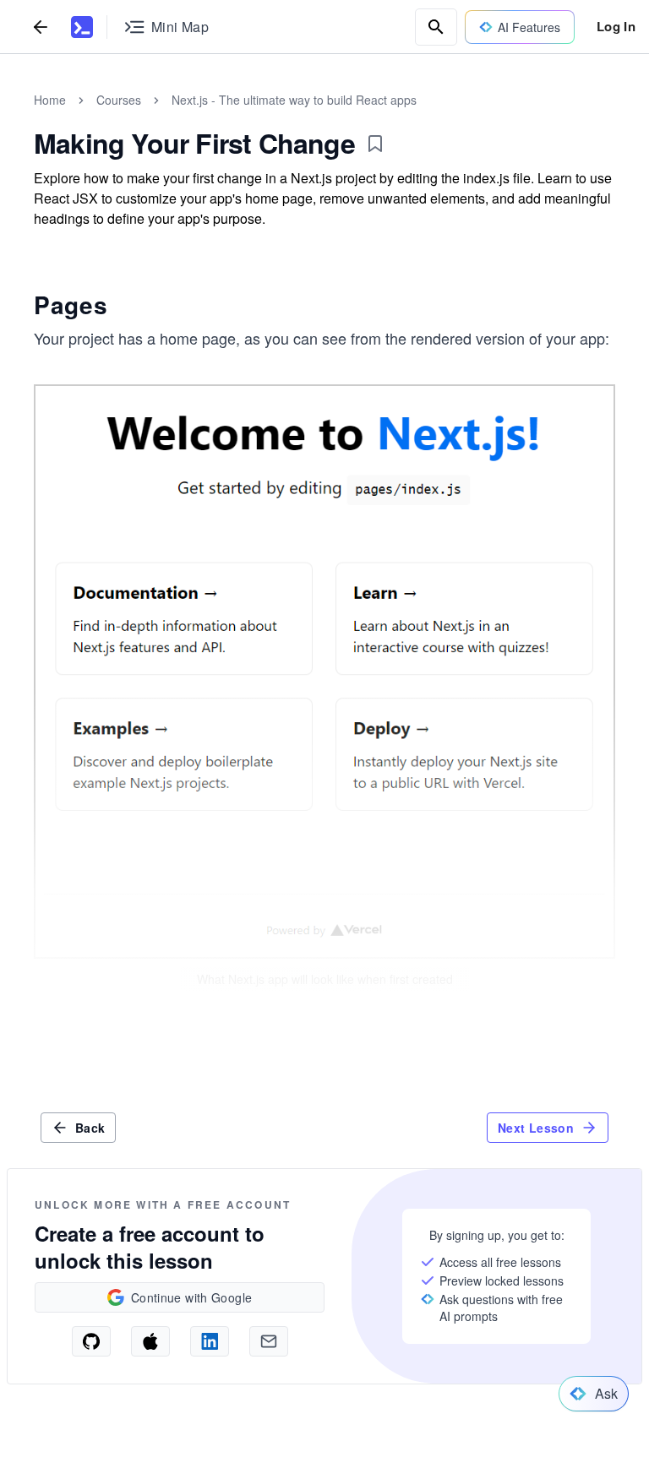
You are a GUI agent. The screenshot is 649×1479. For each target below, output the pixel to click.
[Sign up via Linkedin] (209, 1341)
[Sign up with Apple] (150, 1341)
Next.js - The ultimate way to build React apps (294, 99)
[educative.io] (82, 27)
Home (50, 99)
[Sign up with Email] (268, 1341)
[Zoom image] (324, 671)
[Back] (40, 26)
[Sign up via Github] (91, 1341)
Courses (118, 99)
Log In (616, 26)
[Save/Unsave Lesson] (375, 143)
